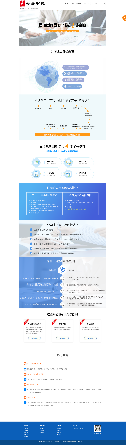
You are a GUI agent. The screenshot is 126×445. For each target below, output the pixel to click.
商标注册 (26, 432)
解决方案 (59, 432)
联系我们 (59, 434)
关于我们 (59, 430)
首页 (29, 8)
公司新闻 (42, 428)
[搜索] (104, 3)
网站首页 (59, 428)
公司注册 (26, 428)
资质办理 (26, 434)
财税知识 (42, 432)
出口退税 (26, 436)
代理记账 (26, 430)
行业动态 (42, 430)
